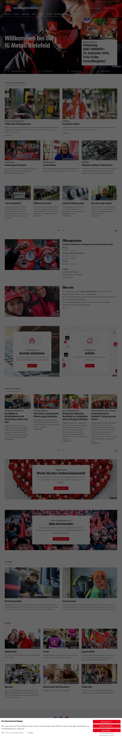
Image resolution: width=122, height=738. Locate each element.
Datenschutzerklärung (103, 735)
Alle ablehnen (106, 730)
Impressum (112, 735)
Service (49, 14)
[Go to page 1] (59, 230)
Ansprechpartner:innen (18, 71)
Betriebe (41, 14)
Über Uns (8, 14)
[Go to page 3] (63, 230)
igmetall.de (110, 1)
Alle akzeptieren (106, 722)
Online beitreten (61, 488)
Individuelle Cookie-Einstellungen (107, 733)
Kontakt (99, 1)
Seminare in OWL (76, 71)
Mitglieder (19, 1)
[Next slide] (116, 230)
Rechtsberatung (47, 71)
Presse (14, 1)
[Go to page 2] (61, 230)
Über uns (65, 308)
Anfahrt (104, 1)
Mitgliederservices (60, 539)
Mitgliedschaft (105, 71)
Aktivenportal (8, 1)
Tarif (33, 14)
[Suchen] (85, 8)
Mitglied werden (109, 8)
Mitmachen (25, 14)
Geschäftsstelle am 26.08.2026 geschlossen (69, 14)
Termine (16, 14)
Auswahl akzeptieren (106, 726)
